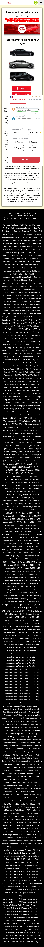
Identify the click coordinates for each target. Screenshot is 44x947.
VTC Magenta (35, 393)
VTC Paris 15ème (16, 332)
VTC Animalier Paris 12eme (19, 801)
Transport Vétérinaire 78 (31, 902)
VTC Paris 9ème (19, 326)
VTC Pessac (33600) (10, 553)
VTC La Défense (24, 421)
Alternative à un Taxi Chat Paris (20, 746)
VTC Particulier (18, 347)
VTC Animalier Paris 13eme (25, 804)
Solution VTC (11, 213)
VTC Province (18, 351)
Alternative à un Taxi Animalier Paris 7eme (21, 660)
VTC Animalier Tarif (20, 776)
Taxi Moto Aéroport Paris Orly (21, 228)
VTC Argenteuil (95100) (14, 473)
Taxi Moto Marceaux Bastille (22, 277)
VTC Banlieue (29, 351)
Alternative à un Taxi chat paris (27, 712)
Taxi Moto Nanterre (10, 225)
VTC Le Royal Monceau (11, 396)
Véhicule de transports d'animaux (15, 709)
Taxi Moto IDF (22, 259)
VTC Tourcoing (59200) (19, 495)
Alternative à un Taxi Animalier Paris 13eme (21, 678)
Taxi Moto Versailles (18, 942)
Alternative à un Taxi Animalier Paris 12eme (21, 675)
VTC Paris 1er (32, 317)
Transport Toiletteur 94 (12, 911)
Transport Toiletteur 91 (31, 905)
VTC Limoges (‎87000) (15, 461)
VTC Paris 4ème (31, 320)
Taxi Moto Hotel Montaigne (20, 283)
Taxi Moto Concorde (18, 317)
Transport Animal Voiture (13, 715)
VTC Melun (32, 341)
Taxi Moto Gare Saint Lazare (22, 256)
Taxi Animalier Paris (31, 856)
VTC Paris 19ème (34, 335)
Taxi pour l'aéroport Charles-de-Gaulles (25, 847)
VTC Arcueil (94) (15, 614)
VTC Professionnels (11, 415)
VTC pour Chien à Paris (28, 844)
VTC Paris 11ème (11, 329)
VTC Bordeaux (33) (23, 436)
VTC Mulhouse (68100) (26, 467)
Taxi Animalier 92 (27, 859)
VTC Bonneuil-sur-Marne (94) (28, 623)
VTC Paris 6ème (18, 323)
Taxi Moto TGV (25, 302)
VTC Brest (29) (17, 449)
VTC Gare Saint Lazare (26, 384)
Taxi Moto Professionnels (27, 292)
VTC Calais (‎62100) (30, 504)
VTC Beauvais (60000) (21, 559)
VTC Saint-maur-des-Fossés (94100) (23, 510)
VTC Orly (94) (22, 608)
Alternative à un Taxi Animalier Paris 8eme (21, 663)
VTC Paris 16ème (30, 332)
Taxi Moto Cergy (26, 225)
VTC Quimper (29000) (28, 528)
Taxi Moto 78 (8, 936)
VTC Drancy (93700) (26, 531)
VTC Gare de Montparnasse (25, 381)
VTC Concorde (8, 427)
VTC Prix (15, 354)
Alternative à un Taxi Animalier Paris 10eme (21, 669)
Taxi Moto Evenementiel (22, 308)
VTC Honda (17, 390)
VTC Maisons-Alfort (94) (16, 583)
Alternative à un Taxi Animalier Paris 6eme (21, 657)
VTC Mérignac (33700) (24, 534)
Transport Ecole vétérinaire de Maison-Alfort (21, 917)
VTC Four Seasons (33, 412)
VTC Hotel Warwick (23, 409)
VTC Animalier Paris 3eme (18, 789)
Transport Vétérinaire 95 (31, 899)
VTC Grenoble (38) (15, 445)
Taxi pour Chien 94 (14, 887)
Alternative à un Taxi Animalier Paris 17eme (21, 691)
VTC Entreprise (15, 418)
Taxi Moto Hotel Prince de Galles (24, 289)
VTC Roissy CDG (22, 369)
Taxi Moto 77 (35, 933)
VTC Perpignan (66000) (19, 479)
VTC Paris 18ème (20, 335)
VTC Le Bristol (17, 400)
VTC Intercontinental (20, 393)
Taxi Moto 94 (16, 939)
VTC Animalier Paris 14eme (14, 810)
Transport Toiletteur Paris (12, 905)
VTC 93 (9, 341)
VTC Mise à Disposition (31, 418)
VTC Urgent (14, 387)
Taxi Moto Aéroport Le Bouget (25, 243)
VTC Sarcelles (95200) (17, 550)
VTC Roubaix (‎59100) (20, 476)
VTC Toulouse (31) (21, 430)
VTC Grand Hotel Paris (31, 390)
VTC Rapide (24, 387)
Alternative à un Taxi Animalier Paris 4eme (21, 651)
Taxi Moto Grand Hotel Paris (29, 262)
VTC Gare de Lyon (14, 378)
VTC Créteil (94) (30, 577)
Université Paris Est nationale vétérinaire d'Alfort (21, 923)
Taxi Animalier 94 (21, 862)
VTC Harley (7, 390)
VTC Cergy (7, 347)
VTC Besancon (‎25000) (32, 452)
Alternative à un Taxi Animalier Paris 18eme (21, 694)
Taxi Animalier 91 (12, 859)
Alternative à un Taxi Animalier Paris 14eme (21, 681)
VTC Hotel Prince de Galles (15, 412)
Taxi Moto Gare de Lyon (27, 246)
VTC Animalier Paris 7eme (30, 795)
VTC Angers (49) (29, 445)
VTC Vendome (29, 400)
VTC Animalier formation (27, 779)
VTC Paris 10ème (33, 326)
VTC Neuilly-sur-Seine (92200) (28, 540)
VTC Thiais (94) (35, 599)
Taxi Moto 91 (20, 936)
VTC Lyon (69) (8, 430)
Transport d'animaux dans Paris (17, 838)
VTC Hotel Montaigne (32, 406)
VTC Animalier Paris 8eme (14, 798)
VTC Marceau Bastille (19, 403)
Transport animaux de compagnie (17, 703)
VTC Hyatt (7, 393)
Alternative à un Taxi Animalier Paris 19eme (21, 697)
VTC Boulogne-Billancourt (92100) (27, 470)
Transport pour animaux (30, 706)
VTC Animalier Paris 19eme (25, 816)
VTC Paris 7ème (31, 323)
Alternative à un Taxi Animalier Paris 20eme (21, 700)
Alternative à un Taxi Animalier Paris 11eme (21, 672)
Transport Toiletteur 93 (30, 908)
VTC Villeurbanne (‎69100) (27, 455)
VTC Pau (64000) (16, 504)
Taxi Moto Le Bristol (20, 274)
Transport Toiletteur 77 (12, 914)
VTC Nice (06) (35, 430)
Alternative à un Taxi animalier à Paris (18, 730)
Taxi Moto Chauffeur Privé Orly (25, 231)
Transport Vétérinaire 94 (12, 899)
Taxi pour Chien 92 (21, 884)
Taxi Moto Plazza (18, 271)
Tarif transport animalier (20, 724)
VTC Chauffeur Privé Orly (25, 360)
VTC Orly (13, 357)
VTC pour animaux (17, 822)
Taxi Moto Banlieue (19, 305)
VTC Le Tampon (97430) (19, 537)
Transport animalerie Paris (13, 868)
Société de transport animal (21, 740)
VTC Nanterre (25, 344)
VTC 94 (16, 341)
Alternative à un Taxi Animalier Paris (16, 626)
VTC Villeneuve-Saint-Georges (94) (15, 599)
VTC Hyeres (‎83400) (25, 574)
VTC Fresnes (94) (17, 605)
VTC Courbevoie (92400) (28, 516)
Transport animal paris (29, 727)
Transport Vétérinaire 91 (28, 893)
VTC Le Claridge (9, 409)
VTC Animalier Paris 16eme (19, 813)
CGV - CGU (15, 215)
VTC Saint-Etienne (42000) (21, 442)
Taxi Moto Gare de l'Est (27, 249)
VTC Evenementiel (10, 421)
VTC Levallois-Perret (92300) (20, 562)
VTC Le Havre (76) (14, 439)
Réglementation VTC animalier (14, 786)
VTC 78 (26, 338)
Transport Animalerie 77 (15, 877)
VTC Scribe (33, 403)
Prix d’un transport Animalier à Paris (26, 755)
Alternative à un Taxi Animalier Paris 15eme (21, 684)
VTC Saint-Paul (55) (19, 491)
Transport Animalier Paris (12, 926)
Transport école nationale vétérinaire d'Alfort (21, 920)
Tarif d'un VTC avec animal (25, 831)
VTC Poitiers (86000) (20, 488)
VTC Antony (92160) (11, 544)
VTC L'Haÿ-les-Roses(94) (31, 596)
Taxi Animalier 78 (30, 865)
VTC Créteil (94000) (17, 485)
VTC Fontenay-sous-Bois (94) (22, 586)
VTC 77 (20, 338)
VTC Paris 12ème (25, 329)
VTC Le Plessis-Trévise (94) (29, 620)
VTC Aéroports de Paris (20, 372)
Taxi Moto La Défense (18, 311)
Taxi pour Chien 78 (24, 890)
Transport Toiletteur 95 (30, 911)
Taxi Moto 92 (31, 936)
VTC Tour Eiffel (17, 424)
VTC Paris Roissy (29, 366)
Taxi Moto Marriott (20, 280)
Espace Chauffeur (31, 218)
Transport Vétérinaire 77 (12, 902)
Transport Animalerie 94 (15, 874)
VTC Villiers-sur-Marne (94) (14, 602)
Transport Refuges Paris (23, 930)
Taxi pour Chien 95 (29, 887)
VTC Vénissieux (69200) (27, 553)
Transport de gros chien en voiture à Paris (21, 773)
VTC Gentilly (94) (10, 623)
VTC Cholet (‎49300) (28, 565)
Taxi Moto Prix (34, 259)
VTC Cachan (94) (31, 605)
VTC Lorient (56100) (28, 544)
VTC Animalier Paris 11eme (31, 807)
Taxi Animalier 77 (15, 865)
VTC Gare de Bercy (30, 378)
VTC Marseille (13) (33, 427)
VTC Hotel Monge (16, 406)
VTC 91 (33, 338)
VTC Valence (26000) (11, 528)
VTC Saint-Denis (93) (19, 482)
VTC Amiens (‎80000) (14, 464)
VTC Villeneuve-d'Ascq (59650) (28, 525)
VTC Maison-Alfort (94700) (26, 571)
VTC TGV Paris (23, 375)
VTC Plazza (26, 396)
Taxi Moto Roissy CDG (29, 240)
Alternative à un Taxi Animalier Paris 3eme (21, 648)
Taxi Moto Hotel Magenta (14, 268)
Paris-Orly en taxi (9, 850)
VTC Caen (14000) (30, 464)
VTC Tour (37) (25, 458)
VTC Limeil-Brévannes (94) (24, 617)
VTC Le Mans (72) (30, 449)
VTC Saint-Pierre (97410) (26, 519)
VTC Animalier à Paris (32, 835)
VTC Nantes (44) (12, 433)
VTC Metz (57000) (9, 455)
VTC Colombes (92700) (25, 498)
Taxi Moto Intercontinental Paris (28, 265)
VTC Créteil (36, 344)
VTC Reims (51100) (29, 439)
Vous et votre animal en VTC (21, 828)
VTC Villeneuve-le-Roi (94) (16, 611)
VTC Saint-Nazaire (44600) (26, 522)
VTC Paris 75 (20, 427)
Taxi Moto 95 (27, 939)
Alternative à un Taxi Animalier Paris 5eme (21, 654)
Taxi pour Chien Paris (28, 881)
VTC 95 (23, 341)
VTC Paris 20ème (9, 338)
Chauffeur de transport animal (19, 761)
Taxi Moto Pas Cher (10, 262)
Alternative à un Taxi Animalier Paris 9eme (21, 666)
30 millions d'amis (21, 933)
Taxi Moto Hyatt (9, 265)
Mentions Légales (26, 215)
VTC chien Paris (27, 819)
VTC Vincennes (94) (25, 589)
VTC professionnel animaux (23, 825)
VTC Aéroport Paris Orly (26, 357)
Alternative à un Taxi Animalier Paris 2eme (23, 645)
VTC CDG (33, 363)
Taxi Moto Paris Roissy (29, 237)
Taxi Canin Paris (13, 881)
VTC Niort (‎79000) (33, 550)
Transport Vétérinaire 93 (31, 896)
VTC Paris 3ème (18, 320)
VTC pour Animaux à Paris (27, 782)
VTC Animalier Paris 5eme (24, 792)
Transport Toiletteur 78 (30, 914)
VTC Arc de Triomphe (32, 424)
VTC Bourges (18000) (26, 513)
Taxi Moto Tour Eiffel (19, 314)
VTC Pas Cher (25, 354)
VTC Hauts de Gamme (28, 415)
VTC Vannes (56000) (28, 568)
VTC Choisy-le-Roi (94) (25, 593)
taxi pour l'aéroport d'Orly (27, 850)
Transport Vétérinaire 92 (12, 896)
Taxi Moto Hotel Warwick (19, 286)
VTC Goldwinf (35, 387)
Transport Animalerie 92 (15, 871)
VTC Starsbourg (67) (26, 433)
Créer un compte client (14, 218)
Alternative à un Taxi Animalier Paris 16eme (21, 688)
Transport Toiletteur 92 (12, 908)
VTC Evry (15, 344)
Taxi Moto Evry (32, 942)
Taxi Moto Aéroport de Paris (26, 295)
